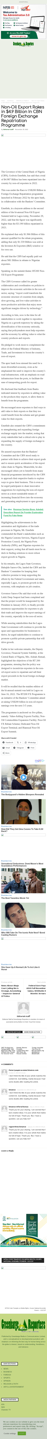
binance (12, 1090)
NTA (2, 1404)
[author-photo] (23, 1008)
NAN (3, 1407)
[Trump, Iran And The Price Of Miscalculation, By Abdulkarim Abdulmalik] (39, 1041)
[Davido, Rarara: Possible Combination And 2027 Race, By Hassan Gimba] (24, 1041)
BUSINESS (10, 101)
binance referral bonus (18, 1107)
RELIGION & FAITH (11, 1384)
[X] (33, 1352)
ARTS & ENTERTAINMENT (14, 1387)
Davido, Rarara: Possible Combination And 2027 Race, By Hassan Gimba (22, 1051)
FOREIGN (7, 1375)
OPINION (7, 1381)
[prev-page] (22, 1058)
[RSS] (28, 1352)
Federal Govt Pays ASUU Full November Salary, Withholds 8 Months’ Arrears (36, 989)
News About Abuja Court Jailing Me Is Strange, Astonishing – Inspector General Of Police (11, 990)
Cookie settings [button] (10, 1433)
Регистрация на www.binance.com (23, 1070)
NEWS (6, 1369)
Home (3, 101)
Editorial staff (8, 129)
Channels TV (6, 1410)
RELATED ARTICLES (14, 1032)
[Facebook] (13, 1352)
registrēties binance (17, 1127)
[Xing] (23, 1025)
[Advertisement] (23, 73)
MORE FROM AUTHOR (32, 1032)
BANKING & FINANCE (22, 101)
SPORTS (7, 1378)
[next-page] (25, 1058)
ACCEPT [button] (21, 1433)
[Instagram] (18, 1352)
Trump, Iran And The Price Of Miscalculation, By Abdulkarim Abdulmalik (38, 1051)
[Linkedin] (23, 1352)
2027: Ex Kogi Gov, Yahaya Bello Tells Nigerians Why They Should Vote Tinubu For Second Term (8, 1051)
